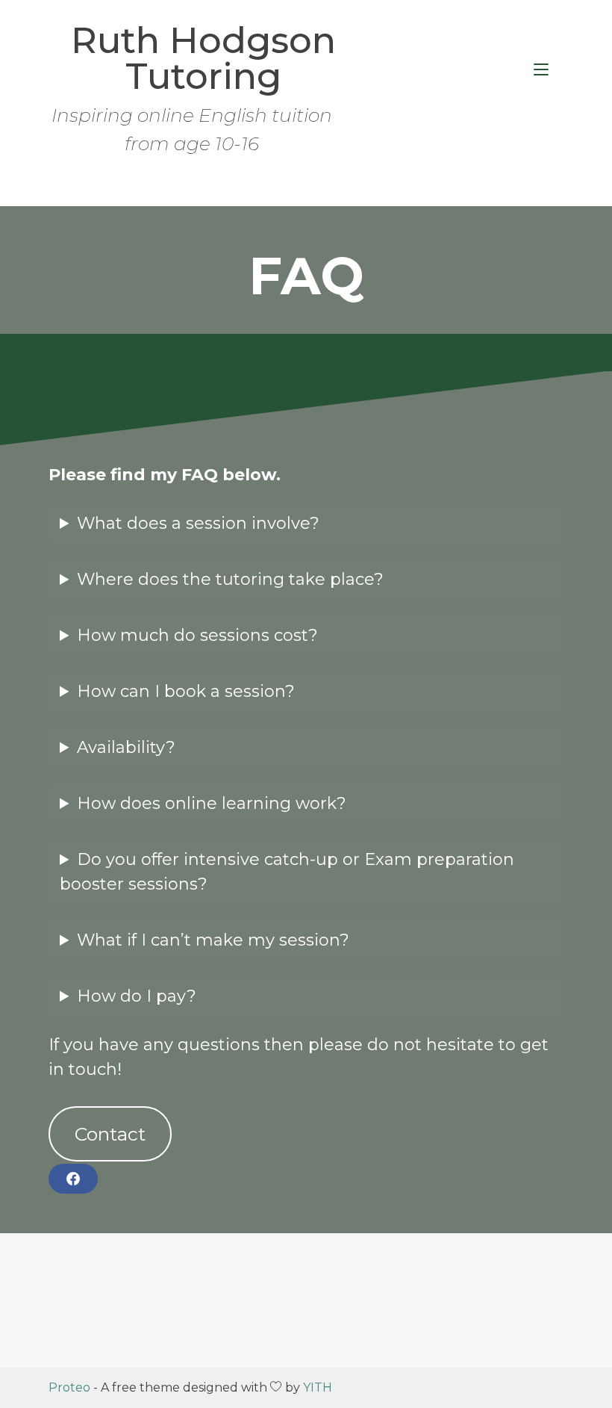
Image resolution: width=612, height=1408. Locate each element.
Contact (110, 1134)
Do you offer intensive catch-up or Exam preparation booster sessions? (287, 871)
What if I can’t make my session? (213, 940)
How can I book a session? (186, 691)
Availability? (126, 747)
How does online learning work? (211, 803)
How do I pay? (136, 996)
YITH (317, 1387)
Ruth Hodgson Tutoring (203, 58)
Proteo (69, 1387)
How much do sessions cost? (197, 635)
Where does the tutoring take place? (230, 579)
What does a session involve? (198, 523)
